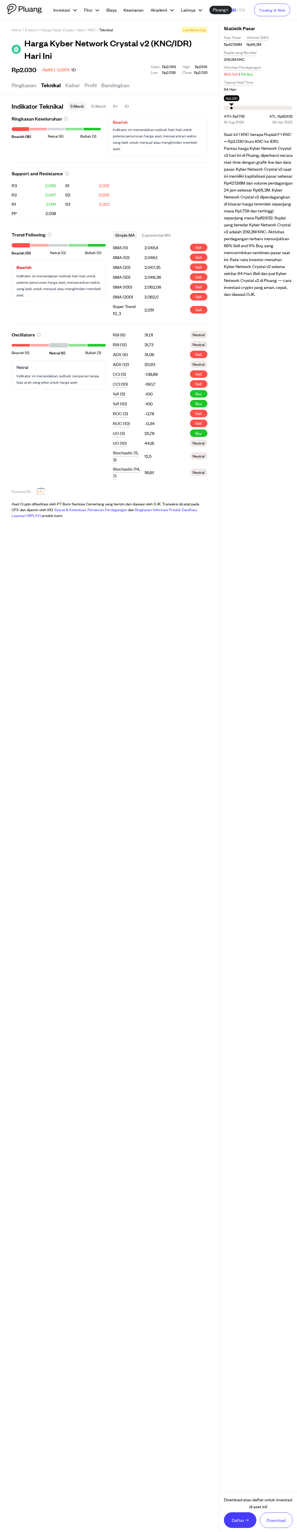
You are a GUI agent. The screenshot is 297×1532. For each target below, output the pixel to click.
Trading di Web (272, 10)
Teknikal (51, 85)
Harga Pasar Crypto (57, 29)
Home (16, 29)
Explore (31, 29)
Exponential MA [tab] (156, 235)
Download (276, 1520)
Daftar (238, 1520)
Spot (81, 29)
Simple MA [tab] (125, 235)
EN (242, 10)
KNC (92, 29)
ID (234, 10)
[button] (66, 119)
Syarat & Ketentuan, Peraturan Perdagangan (90, 509)
